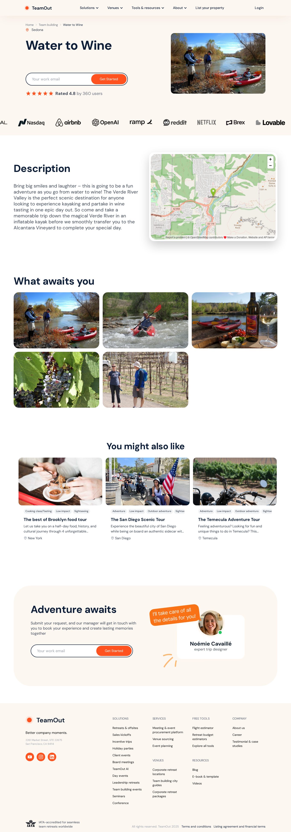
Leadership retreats (126, 782)
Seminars (118, 796)
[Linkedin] (52, 757)
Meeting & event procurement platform (168, 730)
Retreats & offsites (125, 728)
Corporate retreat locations (165, 772)
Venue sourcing (163, 739)
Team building (48, 24)
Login (259, 8)
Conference (120, 803)
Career (237, 735)
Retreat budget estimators (202, 737)
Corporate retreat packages (165, 794)
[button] (89, 7)
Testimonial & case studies (245, 744)
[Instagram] (41, 757)
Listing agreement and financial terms (239, 826)
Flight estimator (202, 728)
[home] (38, 8)
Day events (120, 776)
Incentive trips (122, 741)
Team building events (127, 789)
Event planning (163, 746)
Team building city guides (165, 783)
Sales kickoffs (121, 735)
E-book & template (205, 776)
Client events (121, 755)
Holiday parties (122, 748)
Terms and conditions (196, 826)
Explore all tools (203, 746)
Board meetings (123, 762)
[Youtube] (30, 757)
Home (30, 24)
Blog (195, 770)
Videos (197, 783)
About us (238, 728)
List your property (210, 8)
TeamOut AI (120, 769)
